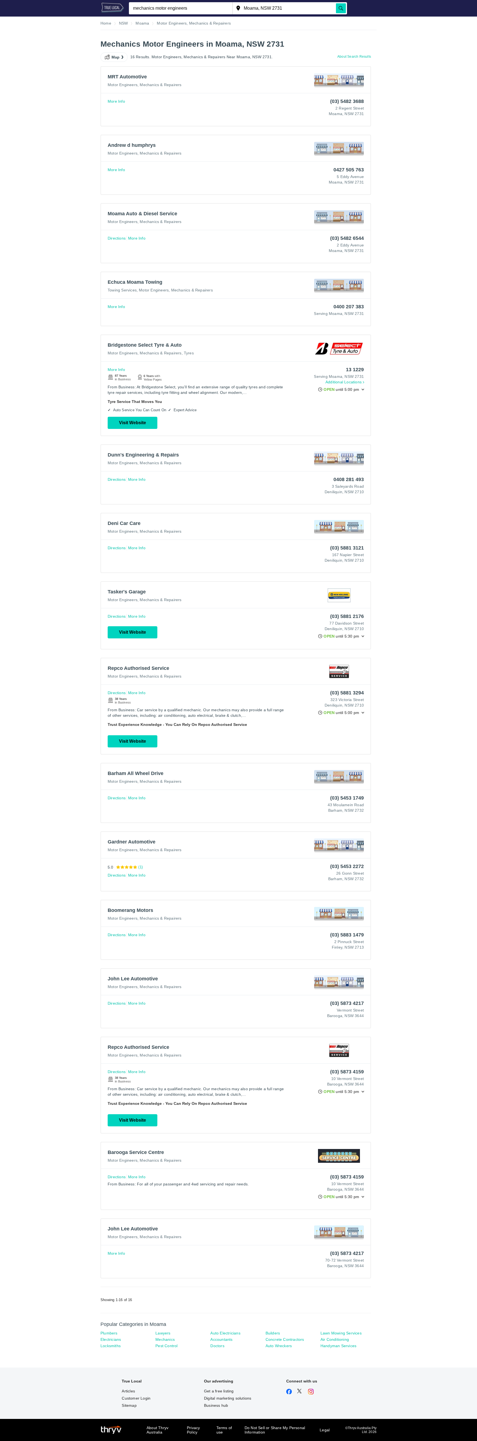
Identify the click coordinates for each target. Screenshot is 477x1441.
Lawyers (162, 1333)
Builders (273, 1333)
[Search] (341, 8)
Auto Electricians (225, 1333)
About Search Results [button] (354, 57)
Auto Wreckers (279, 1346)
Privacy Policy (193, 1430)
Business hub (216, 1405)
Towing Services (122, 290)
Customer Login (136, 1398)
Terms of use (224, 1430)
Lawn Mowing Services (341, 1333)
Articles (128, 1391)
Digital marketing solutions (227, 1398)
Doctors (217, 1346)
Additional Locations (343, 382)
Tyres (189, 353)
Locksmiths (110, 1346)
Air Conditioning (334, 1339)
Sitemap (129, 1405)
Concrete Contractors (285, 1339)
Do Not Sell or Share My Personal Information (275, 1430)
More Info (116, 101)
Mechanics (165, 1339)
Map (116, 57)
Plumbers (109, 1333)
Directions (117, 238)
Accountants (221, 1339)
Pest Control (166, 1346)
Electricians (110, 1339)
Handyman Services (338, 1346)
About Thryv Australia (157, 1430)
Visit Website (132, 422)
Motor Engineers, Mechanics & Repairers (145, 85)
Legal (325, 1430)
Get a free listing (219, 1391)
